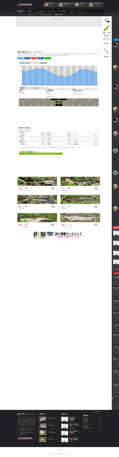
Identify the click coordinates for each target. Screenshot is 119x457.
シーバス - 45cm (51, 418)
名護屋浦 (45, 153)
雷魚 (26, 188)
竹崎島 (52, 153)
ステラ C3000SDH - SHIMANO (73, 431)
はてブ (41, 58)
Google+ (34, 58)
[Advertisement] (59, 22)
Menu (20, 11)
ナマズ (69, 224)
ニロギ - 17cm (51, 439)
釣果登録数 (85, 418)
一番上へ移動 (97, 411)
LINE (48, 58)
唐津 (22, 153)
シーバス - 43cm (51, 432)
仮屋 (33, 153)
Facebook (27, 58)
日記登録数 (85, 420)
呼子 (27, 153)
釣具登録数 (85, 422)
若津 (39, 153)
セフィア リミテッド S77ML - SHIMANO (73, 438)
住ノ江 (59, 153)
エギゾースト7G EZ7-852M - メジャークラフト (74, 425)
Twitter (20, 58)
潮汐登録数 (85, 426)
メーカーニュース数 (87, 424)
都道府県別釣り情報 (87, 427)
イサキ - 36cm (51, 425)
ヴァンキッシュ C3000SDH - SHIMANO (72, 418)
